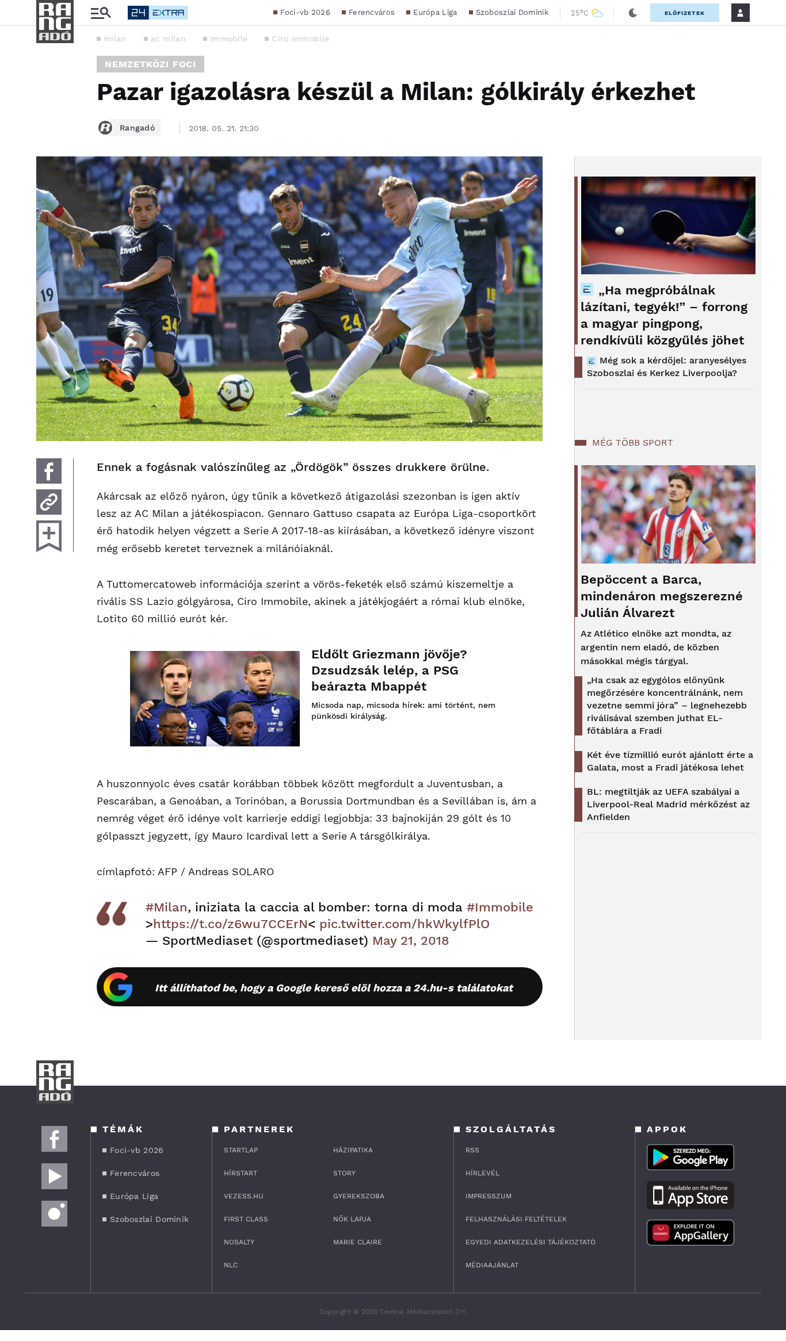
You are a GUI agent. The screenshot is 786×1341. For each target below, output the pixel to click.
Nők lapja (352, 1219)
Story (344, 1173)
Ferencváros (372, 12)
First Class (246, 1219)
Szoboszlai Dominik (512, 12)
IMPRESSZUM (489, 1196)
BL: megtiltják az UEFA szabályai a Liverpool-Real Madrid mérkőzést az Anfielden (668, 804)
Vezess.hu (244, 1196)
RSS (472, 1150)
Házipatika (353, 1150)
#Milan (167, 907)
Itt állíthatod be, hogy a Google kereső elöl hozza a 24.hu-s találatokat (334, 988)
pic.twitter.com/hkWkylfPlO (404, 924)
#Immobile (500, 907)
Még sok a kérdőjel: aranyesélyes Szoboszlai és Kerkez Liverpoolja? (666, 366)
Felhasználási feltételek (516, 1219)
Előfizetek (685, 13)
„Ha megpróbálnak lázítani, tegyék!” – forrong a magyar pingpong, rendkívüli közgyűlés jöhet (664, 315)
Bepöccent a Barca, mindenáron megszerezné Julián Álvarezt (662, 596)
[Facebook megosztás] (49, 471)
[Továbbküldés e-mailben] (49, 502)
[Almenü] (100, 13)
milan (115, 38)
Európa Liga (435, 12)
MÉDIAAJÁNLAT (492, 1265)
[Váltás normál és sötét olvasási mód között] (633, 13)
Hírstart (240, 1173)
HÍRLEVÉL (482, 1173)
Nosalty (239, 1242)
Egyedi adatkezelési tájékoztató (531, 1242)
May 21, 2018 (410, 940)
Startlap (241, 1150)
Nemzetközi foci (150, 64)
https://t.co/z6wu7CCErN (230, 924)
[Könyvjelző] (49, 536)
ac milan (168, 38)
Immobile (228, 38)
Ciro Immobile (300, 38)
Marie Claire (357, 1242)
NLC (231, 1265)
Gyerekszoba (358, 1196)
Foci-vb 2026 (305, 12)
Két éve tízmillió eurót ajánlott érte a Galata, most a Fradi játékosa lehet (670, 761)
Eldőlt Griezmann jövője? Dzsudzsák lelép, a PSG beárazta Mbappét (389, 670)
